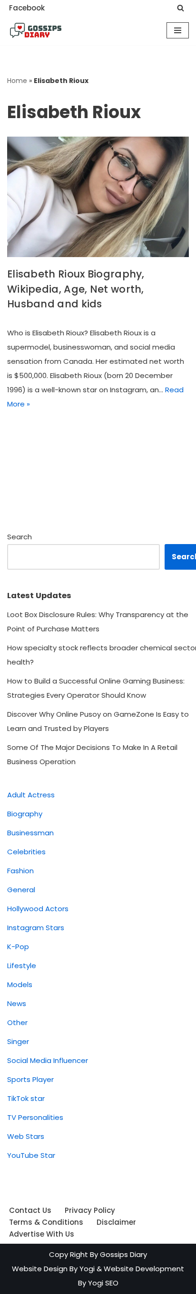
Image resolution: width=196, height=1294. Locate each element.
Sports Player (30, 1079)
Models (19, 984)
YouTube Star (31, 1155)
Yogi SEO (103, 1283)
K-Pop (18, 947)
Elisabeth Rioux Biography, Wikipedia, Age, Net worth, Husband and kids (76, 289)
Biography (24, 814)
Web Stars (25, 1136)
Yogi (86, 1269)
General (21, 890)
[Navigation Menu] (178, 30)
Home (17, 80)
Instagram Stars (35, 928)
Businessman (30, 833)
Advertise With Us (41, 1234)
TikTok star (26, 1098)
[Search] (180, 7)
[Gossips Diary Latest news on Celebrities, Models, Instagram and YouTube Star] (35, 30)
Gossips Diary (123, 1254)
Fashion (20, 871)
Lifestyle (21, 965)
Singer (18, 1041)
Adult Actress (31, 795)
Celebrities (26, 852)
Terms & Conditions (46, 1222)
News (16, 1003)
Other (17, 1022)
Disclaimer (116, 1222)
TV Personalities (35, 1117)
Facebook (27, 8)
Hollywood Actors (38, 909)
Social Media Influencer (47, 1060)
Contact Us (30, 1210)
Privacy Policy (90, 1210)
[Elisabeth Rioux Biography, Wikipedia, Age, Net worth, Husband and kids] (98, 197)
